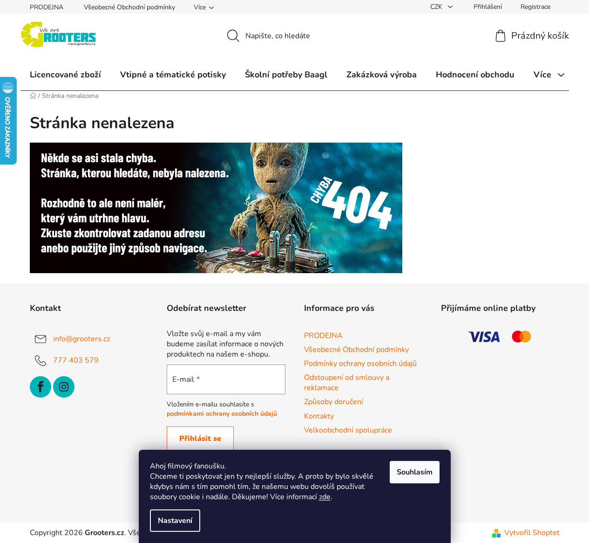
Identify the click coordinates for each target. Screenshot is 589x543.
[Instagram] (63, 387)
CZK (437, 6)
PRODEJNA (46, 7)
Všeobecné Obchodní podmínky (129, 7)
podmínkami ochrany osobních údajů (222, 413)
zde (325, 497)
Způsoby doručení (333, 402)
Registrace (535, 6)
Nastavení (175, 521)
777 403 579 (76, 360)
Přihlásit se (200, 438)
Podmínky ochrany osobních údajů (360, 363)
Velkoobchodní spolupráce (348, 430)
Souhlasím (415, 472)
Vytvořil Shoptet (532, 533)
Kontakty (319, 416)
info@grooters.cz (81, 339)
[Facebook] (40, 387)
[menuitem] (65, 74)
